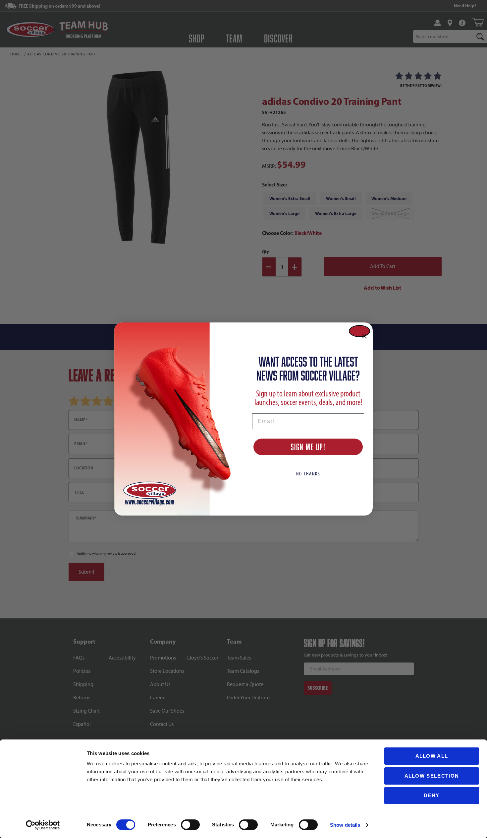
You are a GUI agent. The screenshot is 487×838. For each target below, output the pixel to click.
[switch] (190, 824)
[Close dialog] (359, 331)
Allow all (431, 756)
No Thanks (308, 473)
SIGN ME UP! (308, 447)
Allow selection (432, 776)
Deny (431, 795)
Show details (345, 825)
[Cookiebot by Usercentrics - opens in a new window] (43, 825)
